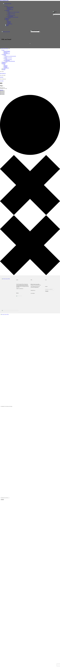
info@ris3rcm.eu (33, 290)
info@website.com (3, 73)
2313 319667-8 (33, 293)
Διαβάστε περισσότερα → (20, 288)
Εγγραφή (47, 291)
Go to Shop (1, 80)
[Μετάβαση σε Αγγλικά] (28, 25)
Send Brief (1, 77)
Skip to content (2, 0)
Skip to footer (6, 0)
